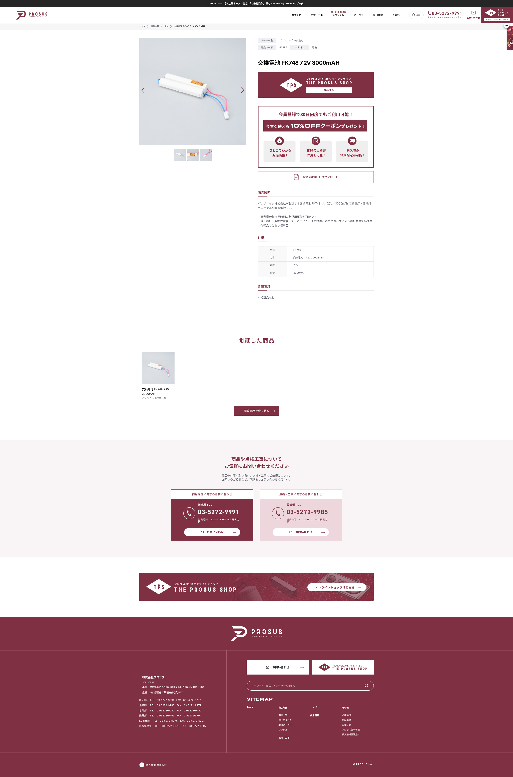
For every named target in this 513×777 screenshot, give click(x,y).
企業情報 (346, 715)
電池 (314, 47)
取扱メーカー (285, 724)
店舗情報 (346, 720)
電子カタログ (285, 720)
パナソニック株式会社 (291, 40)
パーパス (359, 14)
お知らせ (346, 724)
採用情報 (378, 14)
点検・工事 (317, 14)
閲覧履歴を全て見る (256, 410)
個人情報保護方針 (351, 734)
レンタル (283, 729)
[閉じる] (506, 25)
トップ (250, 707)
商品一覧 (283, 715)
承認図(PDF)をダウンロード (320, 177)
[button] (142, 90)
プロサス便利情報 (351, 729)
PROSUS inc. (365, 764)
